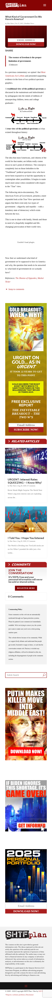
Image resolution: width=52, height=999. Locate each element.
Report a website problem (15, 997)
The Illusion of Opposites (26, 280)
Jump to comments (16, 291)
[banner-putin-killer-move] (26, 762)
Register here (26, 590)
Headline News (29, 23)
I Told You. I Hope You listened (26, 540)
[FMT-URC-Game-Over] (26, 833)
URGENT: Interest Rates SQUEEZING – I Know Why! (25, 483)
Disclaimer (30, 997)
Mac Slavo (10, 23)
